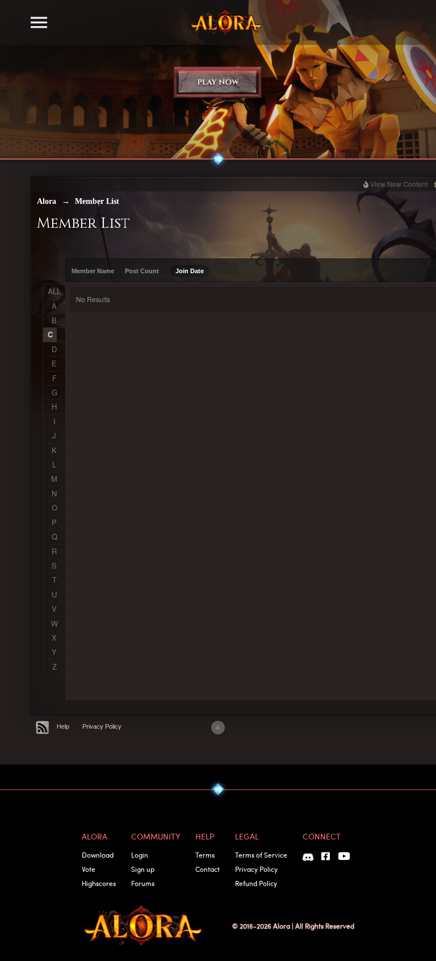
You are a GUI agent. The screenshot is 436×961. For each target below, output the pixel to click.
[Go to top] (218, 727)
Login (139, 855)
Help (63, 726)
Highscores (99, 883)
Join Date (189, 271)
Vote (88, 869)
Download (98, 855)
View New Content (398, 184)
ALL (54, 291)
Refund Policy (256, 883)
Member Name (93, 271)
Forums (142, 883)
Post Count (142, 271)
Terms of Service (261, 855)
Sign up (142, 869)
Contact (207, 869)
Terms (205, 855)
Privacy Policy (101, 726)
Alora (46, 201)
